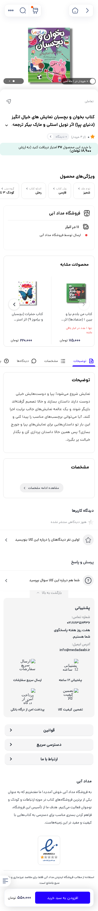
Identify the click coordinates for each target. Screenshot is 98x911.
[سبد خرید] (35, 10)
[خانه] (75, 10)
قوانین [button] (49, 730)
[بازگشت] (87, 10)
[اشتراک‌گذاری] (8, 101)
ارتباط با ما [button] (49, 759)
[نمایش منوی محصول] (5, 881)
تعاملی (89, 101)
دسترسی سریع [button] (49, 744)
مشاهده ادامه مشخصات (43, 488)
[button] (11, 10)
